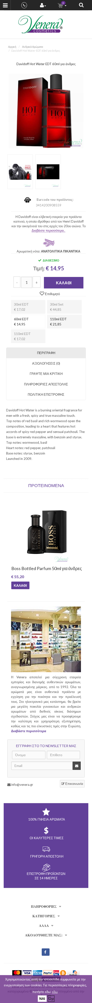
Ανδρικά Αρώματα (32, 46)
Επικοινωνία (74, 784)
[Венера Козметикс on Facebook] (46, 952)
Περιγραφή (46, 353)
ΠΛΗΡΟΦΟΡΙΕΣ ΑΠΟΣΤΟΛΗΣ (46, 384)
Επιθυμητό (52, 294)
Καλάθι (63, 282)
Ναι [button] (42, 998)
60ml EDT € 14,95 (21, 321)
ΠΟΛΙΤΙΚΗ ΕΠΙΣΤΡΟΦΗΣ (46, 394)
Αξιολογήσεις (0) (46, 363)
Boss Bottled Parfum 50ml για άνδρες (40, 568)
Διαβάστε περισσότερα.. (48, 230)
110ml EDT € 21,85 (58, 321)
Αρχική (12, 46)
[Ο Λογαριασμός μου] (43, 6)
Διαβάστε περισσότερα (28, 731)
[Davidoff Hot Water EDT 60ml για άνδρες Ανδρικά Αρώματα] (46, 111)
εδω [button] (55, 992)
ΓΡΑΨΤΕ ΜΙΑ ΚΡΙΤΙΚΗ (46, 374)
